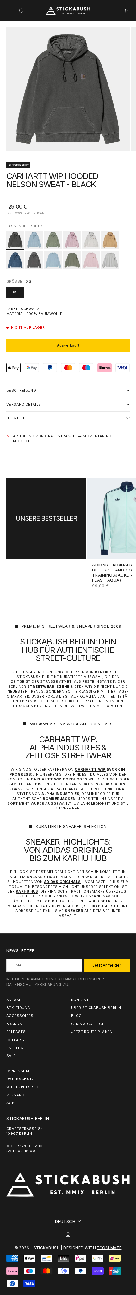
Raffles (14, 1048)
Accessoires (20, 1015)
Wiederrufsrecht (24, 1087)
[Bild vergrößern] (120, 142)
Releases (16, 1031)
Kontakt (80, 1000)
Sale (11, 1056)
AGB (10, 1103)
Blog (76, 1015)
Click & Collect (87, 1024)
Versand (40, 213)
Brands (14, 1024)
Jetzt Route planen (92, 1031)
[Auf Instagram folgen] (68, 1234)
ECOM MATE (109, 1247)
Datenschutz (20, 1079)
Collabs (15, 1040)
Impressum (17, 1071)
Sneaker (15, 1000)
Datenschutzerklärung (34, 984)
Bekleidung (18, 1007)
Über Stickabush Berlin (96, 1007)
